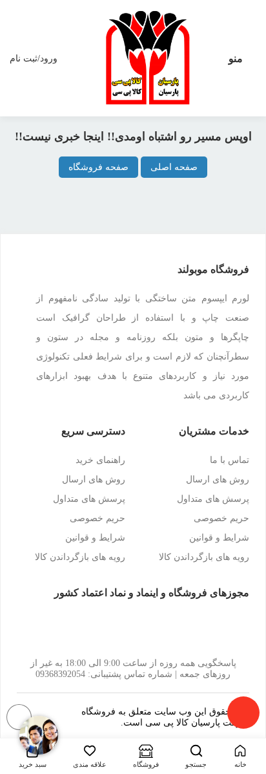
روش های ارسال (217, 479)
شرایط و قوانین (219, 538)
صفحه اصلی (174, 167)
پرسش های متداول (213, 499)
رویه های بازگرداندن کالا (204, 557)
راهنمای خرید (100, 460)
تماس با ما (229, 460)
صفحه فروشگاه (98, 167)
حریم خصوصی (221, 518)
